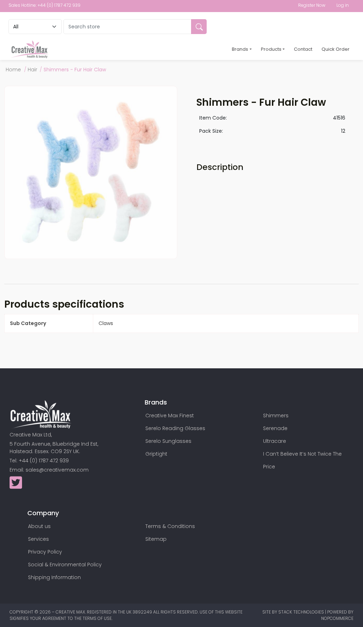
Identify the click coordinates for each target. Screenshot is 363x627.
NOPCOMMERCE (337, 618)
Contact (303, 49)
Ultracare (274, 441)
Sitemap (156, 539)
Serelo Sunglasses (168, 441)
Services (38, 539)
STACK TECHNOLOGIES (301, 612)
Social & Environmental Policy (65, 564)
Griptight (156, 453)
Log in (342, 5)
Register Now (311, 5)
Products (271, 49)
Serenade (275, 428)
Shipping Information (54, 577)
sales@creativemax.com (57, 469)
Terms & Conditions (170, 526)
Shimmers (276, 415)
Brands (240, 49)
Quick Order (336, 49)
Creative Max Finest (169, 415)
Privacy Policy (45, 551)
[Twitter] (16, 486)
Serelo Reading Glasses (175, 428)
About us (39, 526)
